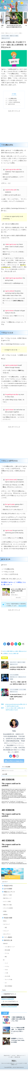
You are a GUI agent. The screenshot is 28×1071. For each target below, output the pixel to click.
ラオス (6, 969)
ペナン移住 (10, 1057)
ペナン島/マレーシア (10, 946)
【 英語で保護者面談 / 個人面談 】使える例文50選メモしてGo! (18, 1019)
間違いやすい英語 (7, 904)
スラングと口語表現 (8, 908)
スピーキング (6, 924)
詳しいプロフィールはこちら (14, 761)
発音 (6, 927)
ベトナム (7, 966)
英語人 (14, 9)
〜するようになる (12, 100)
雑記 (6, 956)
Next (26, 20)
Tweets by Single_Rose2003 (9, 1006)
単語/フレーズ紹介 (14, 651)
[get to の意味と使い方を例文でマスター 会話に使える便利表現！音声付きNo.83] (15, 643)
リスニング (6, 930)
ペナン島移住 (8, 937)
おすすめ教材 (8, 888)
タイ (6, 982)
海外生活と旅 (8, 940)
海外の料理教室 (8, 986)
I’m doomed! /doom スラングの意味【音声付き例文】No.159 (18, 697)
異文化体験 (7, 950)
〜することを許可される (13, 102)
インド (6, 963)
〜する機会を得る (12, 98)
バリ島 (6, 973)
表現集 (4, 911)
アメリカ (7, 953)
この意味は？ (5, 653)
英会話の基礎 (8, 918)
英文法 (4, 921)
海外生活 (5, 943)
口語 (17, 653)
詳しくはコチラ (12, 877)
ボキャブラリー (7, 934)
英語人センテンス (23, 651)
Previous (1, 20)
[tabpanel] (14, 20)
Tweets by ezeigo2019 (7, 999)
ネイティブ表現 (6, 651)
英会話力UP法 (8, 885)
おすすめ (13, 1055)
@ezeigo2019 (22, 605)
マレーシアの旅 (8, 979)
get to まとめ (11, 104)
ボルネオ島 (7, 976)
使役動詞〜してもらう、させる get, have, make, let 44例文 (18, 1040)
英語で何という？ (7, 898)
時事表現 (5, 914)
